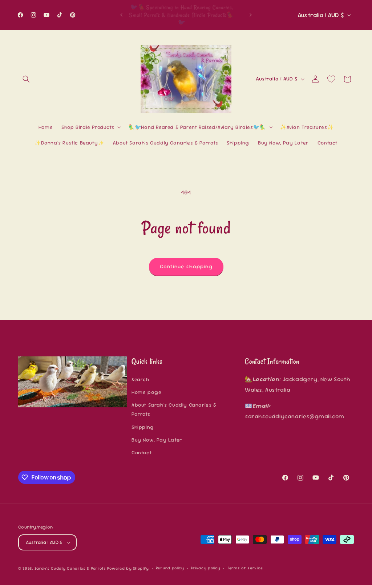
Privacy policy (206, 567)
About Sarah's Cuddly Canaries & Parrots (174, 409)
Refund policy (170, 567)
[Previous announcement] (121, 15)
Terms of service (245, 567)
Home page (146, 392)
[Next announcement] (251, 15)
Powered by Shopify (128, 568)
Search (140, 379)
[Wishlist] (331, 79)
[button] (26, 79)
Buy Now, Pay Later (157, 439)
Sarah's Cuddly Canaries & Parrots (70, 568)
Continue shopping (186, 266)
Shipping (143, 427)
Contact (141, 452)
